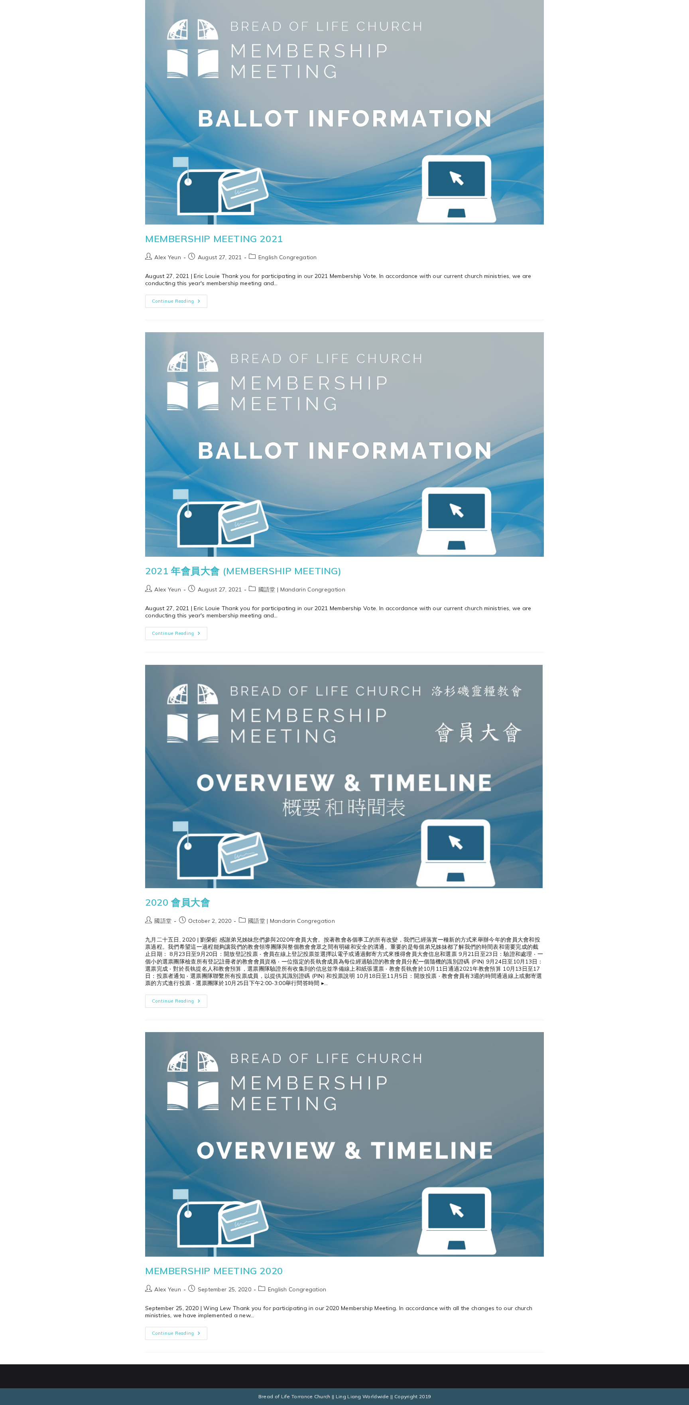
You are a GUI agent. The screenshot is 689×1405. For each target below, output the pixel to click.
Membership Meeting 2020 (214, 1271)
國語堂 (162, 920)
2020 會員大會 (177, 902)
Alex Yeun (167, 257)
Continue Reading (179, 299)
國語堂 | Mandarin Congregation (301, 589)
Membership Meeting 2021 (214, 238)
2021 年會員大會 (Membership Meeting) (243, 571)
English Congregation (287, 257)
